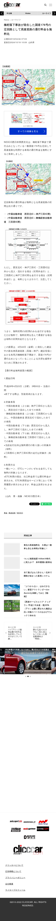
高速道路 (12, 513)
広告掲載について (13, 871)
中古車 (9, 13)
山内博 (31, 42)
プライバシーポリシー (15, 877)
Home (27, 13)
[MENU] (50, 5)
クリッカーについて (14, 865)
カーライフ (46, 13)
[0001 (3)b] (28, 306)
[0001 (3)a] (28, 244)
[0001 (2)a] (28, 177)
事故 (5, 513)
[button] (54, 13)
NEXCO (20, 513)
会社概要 (9, 883)
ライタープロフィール (15, 890)
